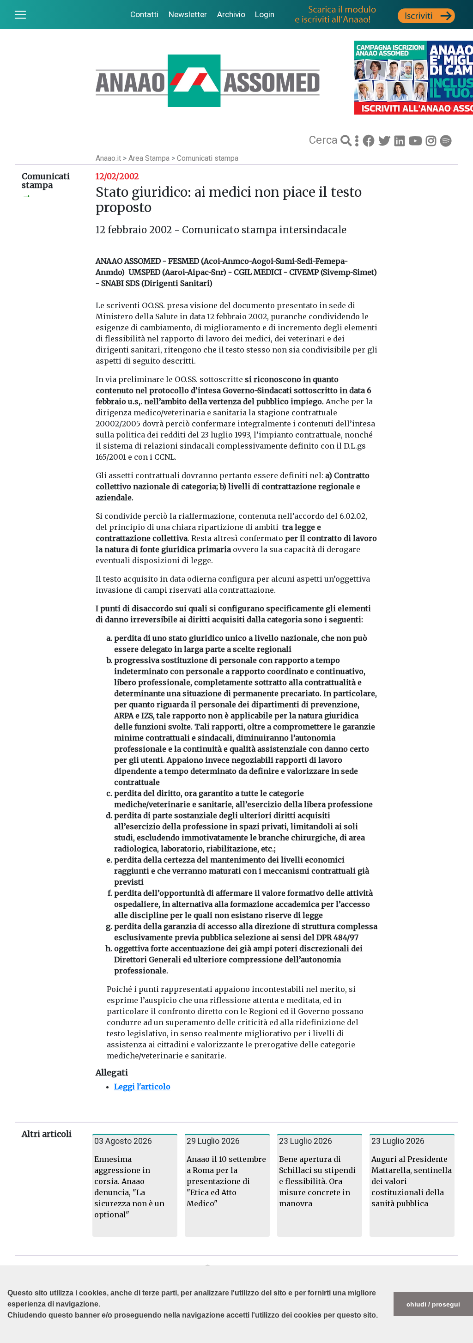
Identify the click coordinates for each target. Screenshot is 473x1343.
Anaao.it (108, 158)
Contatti (144, 14)
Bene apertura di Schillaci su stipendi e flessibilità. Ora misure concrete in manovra (317, 1181)
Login (264, 14)
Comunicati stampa (207, 158)
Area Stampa (149, 158)
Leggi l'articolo (142, 1086)
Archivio (231, 14)
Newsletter (188, 14)
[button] (8, 1338)
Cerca (324, 140)
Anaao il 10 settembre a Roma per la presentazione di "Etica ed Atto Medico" (226, 1181)
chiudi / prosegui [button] (433, 1304)
